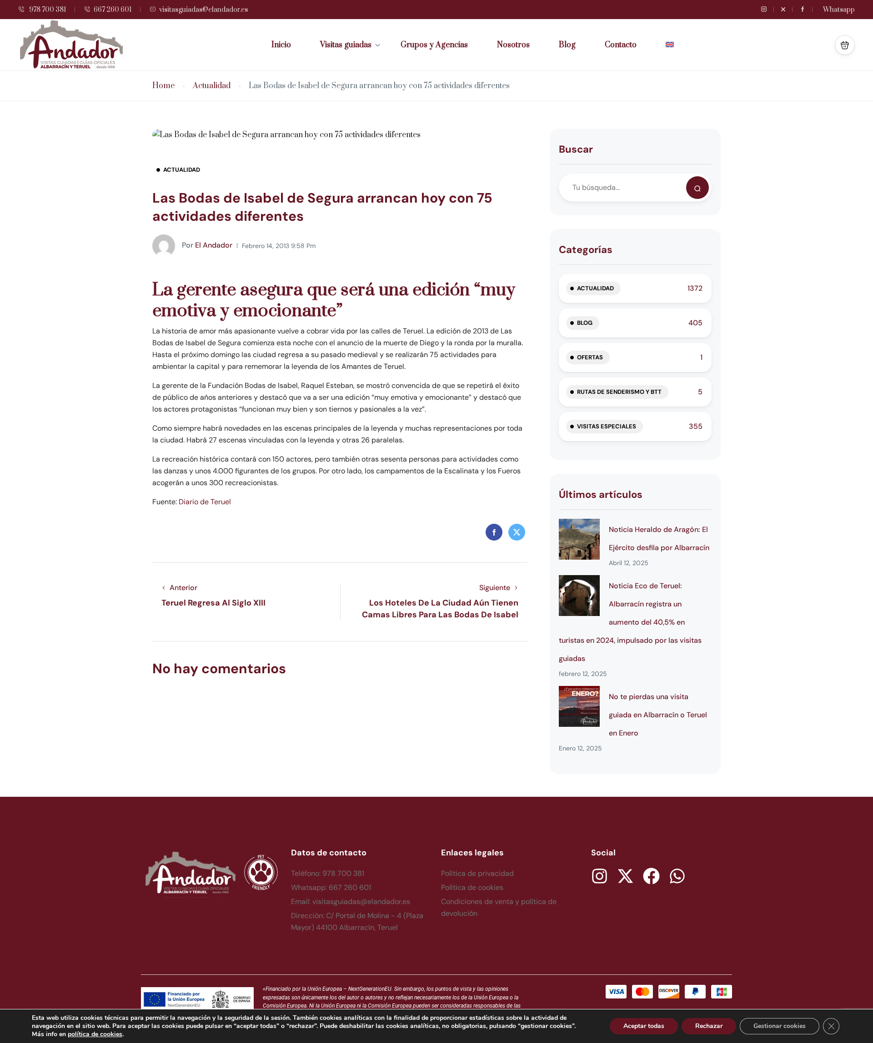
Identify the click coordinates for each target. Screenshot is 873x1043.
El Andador (207, 245)
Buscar (576, 149)
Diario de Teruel (205, 502)
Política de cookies (472, 887)
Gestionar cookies (779, 1026)
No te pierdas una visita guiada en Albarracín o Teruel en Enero (658, 715)
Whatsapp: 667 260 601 (331, 887)
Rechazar (708, 1026)
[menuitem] (669, 45)
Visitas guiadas (345, 45)
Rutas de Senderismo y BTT (619, 392)
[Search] (697, 187)
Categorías (585, 249)
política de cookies (95, 1034)
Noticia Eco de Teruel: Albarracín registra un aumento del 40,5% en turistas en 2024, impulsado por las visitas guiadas (630, 622)
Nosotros (513, 45)
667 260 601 (112, 9)
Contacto (621, 45)
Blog (567, 45)
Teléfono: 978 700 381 (327, 873)
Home (163, 86)
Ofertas (590, 357)
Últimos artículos (600, 494)
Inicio (281, 45)
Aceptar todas (643, 1026)
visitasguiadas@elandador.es (203, 9)
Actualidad (212, 86)
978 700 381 (47, 9)
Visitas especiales (606, 426)
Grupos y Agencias (434, 45)
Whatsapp (839, 9)
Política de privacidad (477, 873)
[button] (845, 45)
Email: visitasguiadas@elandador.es (350, 901)
